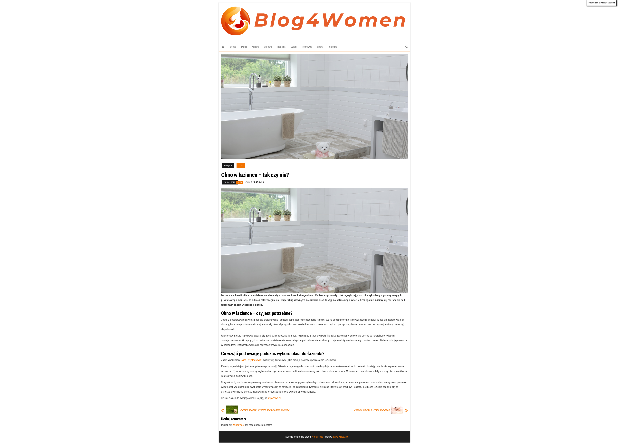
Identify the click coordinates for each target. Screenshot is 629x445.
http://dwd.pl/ (275, 398)
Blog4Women (257, 182)
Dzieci (293, 46)
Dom (241, 165)
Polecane (332, 46)
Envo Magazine (341, 436)
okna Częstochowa (251, 360)
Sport (320, 46)
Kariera (255, 46)
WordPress (317, 436)
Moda (244, 46)
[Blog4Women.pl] (223, 47)
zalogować (238, 424)
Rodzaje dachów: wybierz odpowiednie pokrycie (264, 409)
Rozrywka (307, 46)
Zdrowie (268, 46)
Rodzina (281, 46)
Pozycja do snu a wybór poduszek (372, 409)
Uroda (233, 46)
